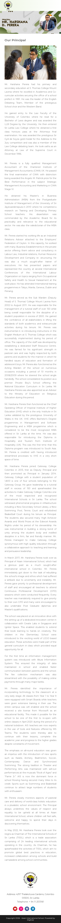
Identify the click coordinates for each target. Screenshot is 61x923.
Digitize (30, 920)
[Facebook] (27, 909)
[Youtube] (15, 909)
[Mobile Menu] (56, 5)
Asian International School (32, 918)
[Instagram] (21, 909)
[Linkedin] (33, 909)
